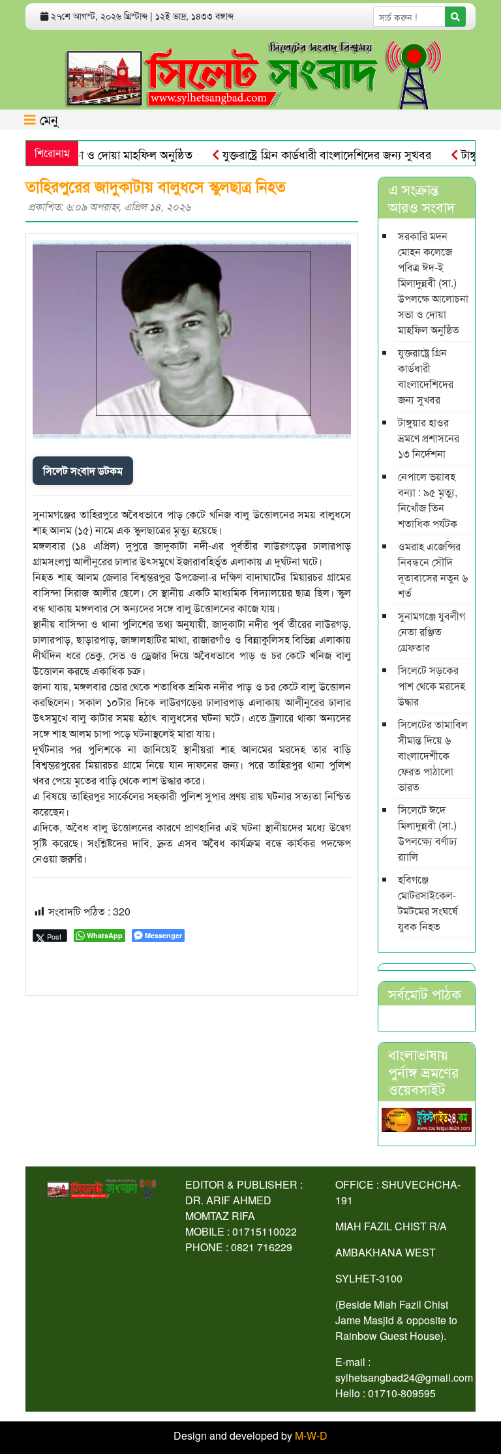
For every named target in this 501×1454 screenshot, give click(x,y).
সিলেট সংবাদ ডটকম (83, 470)
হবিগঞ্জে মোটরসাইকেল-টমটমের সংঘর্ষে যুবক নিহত (428, 903)
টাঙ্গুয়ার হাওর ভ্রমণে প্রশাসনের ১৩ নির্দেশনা (428, 438)
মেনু (47, 119)
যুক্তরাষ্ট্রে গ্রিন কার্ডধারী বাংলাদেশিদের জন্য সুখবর (309, 153)
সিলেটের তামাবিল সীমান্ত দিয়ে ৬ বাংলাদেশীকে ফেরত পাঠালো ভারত (433, 755)
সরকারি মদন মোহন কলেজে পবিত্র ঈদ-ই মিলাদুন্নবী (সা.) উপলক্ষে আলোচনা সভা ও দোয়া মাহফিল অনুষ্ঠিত (433, 282)
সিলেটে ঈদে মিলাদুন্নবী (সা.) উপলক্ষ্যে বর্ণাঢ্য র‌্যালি (427, 833)
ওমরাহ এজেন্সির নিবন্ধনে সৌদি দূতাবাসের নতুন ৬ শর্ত (433, 570)
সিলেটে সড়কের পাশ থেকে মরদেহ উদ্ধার (431, 685)
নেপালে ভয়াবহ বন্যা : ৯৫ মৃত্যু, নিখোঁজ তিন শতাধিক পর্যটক (427, 500)
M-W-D (311, 1435)
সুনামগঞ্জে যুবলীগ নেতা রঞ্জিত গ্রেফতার (431, 631)
